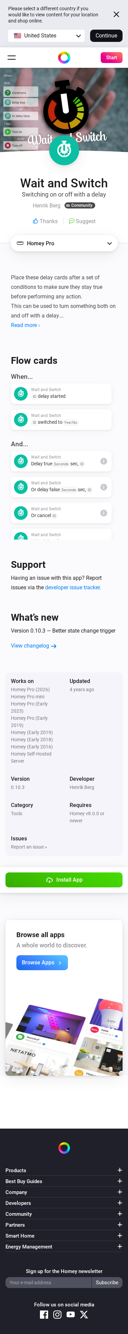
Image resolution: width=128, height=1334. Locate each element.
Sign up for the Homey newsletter (64, 1271)
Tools (16, 813)
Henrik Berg (82, 787)
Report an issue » (29, 847)
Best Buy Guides (23, 1181)
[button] (46, 36)
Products (15, 1170)
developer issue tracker (72, 587)
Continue (106, 35)
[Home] (64, 57)
